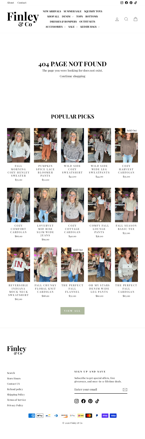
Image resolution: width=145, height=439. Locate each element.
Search (11, 372)
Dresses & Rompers (63, 21)
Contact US (13, 383)
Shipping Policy (16, 394)
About (10, 2)
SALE (71, 26)
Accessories (54, 26)
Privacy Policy (15, 405)
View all (72, 310)
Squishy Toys (93, 11)
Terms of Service (16, 399)
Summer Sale (73, 11)
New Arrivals (52, 11)
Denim (66, 16)
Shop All (53, 16)
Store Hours (14, 378)
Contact (22, 2)
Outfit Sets (87, 21)
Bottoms (91, 16)
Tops (79, 16)
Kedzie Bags (88, 26)
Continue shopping (72, 76)
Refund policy (15, 389)
